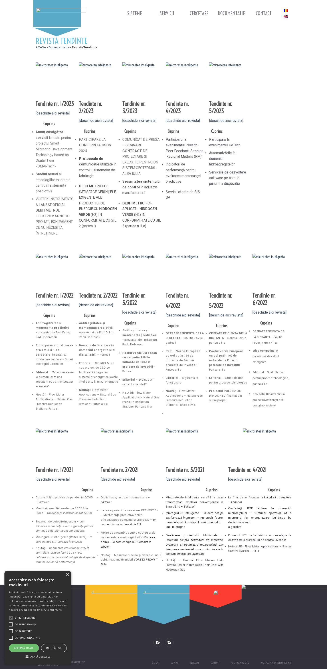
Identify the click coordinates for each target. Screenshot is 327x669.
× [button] (67, 575)
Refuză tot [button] (53, 648)
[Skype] (169, 642)
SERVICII (167, 13)
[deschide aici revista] (53, 113)
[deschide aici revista (245, 479)
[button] (38, 656)
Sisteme (134, 13)
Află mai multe (53, 609)
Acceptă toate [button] (24, 648)
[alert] (37, 618)
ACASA (41, 47)
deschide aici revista (118, 479)
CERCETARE (199, 13)
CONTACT (264, 13)
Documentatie (231, 13)
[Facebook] (157, 642)
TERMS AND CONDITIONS (47, 665)
